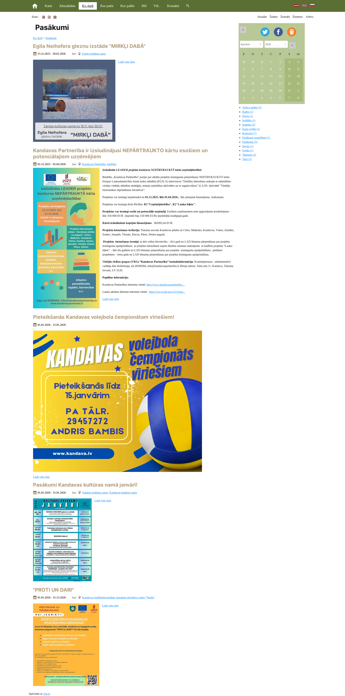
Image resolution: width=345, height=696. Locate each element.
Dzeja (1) (247, 116)
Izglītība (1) (248, 120)
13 (252, 76)
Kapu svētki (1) (251, 129)
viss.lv (46, 693)
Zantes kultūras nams (94, 53)
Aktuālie (262, 16)
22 (271, 83)
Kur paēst (106, 6)
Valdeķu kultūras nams (95, 492)
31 (262, 61)
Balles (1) (247, 111)
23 (280, 83)
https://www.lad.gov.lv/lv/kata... (167, 291)
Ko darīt (87, 6)
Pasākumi (50, 38)
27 (252, 90)
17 (289, 76)
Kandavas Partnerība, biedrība (99, 164)
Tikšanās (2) (249, 154)
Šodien (274, 16)
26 (243, 90)
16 (280, 76)
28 (262, 90)
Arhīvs (309, 16)
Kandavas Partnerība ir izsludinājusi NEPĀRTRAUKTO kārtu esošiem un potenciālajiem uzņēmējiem (120, 153)
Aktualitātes (67, 6)
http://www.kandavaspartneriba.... (165, 284)
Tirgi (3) (247, 159)
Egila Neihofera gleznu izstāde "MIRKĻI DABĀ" (89, 46)
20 (252, 83)
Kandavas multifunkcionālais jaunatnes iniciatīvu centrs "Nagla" (118, 597)
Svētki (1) (247, 150)
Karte (48, 6)
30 (252, 61)
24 (289, 83)
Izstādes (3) (248, 124)
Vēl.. (156, 6)
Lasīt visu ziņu (126, 61)
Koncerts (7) (249, 133)
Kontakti (173, 6)
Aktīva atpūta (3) (251, 107)
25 (298, 83)
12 (243, 76)
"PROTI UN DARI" (53, 590)
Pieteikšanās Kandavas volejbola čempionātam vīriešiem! (103, 317)
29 (243, 61)
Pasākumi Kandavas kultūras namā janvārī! (85, 485)
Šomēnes (298, 16)
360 (144, 6)
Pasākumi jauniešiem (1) (256, 137)
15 (271, 76)
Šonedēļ (285, 16)
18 (298, 76)
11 (298, 69)
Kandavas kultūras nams (123, 492)
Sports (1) (247, 146)
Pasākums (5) (249, 141)
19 (243, 83)
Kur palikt (127, 6)
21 (262, 83)
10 (289, 69)
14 (262, 76)
